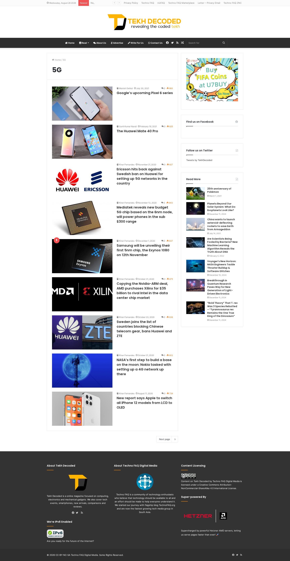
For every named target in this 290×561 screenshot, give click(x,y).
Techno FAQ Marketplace (181, 3)
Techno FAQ (147, 3)
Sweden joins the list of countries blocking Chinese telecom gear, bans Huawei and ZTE (144, 328)
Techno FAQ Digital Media (226, 481)
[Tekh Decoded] (145, 22)
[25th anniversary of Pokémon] (195, 193)
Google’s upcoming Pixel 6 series (145, 93)
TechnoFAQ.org (167, 505)
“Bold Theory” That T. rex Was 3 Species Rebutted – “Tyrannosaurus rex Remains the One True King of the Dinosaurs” (222, 309)
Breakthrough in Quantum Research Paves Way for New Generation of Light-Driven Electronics (220, 287)
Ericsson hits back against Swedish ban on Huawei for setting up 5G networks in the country (142, 176)
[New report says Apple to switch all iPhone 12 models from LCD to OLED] (82, 409)
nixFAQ (161, 3)
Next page (164, 439)
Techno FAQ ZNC (232, 3)
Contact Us (156, 42)
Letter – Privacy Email (209, 3)
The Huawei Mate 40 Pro (137, 131)
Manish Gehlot (126, 88)
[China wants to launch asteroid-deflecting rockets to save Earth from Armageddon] (195, 224)
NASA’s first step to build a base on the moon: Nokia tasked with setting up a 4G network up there (144, 367)
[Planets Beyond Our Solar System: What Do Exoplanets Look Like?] (195, 208)
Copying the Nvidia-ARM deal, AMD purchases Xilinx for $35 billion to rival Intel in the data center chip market (142, 290)
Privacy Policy (131, 3)
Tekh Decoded (201, 481)
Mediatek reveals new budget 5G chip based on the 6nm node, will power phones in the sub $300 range (145, 214)
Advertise (118, 42)
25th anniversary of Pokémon (219, 190)
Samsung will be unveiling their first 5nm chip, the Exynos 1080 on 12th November (143, 250)
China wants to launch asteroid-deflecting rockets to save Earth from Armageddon (221, 224)
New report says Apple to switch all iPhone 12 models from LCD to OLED (144, 403)
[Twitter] (78, 513)
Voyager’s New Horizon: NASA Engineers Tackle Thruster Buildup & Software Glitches (221, 266)
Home (71, 42)
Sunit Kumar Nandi (128, 126)
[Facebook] (74, 513)
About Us (101, 42)
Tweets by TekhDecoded (199, 160)
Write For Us (136, 42)
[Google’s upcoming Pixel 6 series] (82, 104)
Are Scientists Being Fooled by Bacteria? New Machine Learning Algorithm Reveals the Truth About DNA (222, 245)
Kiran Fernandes (126, 164)
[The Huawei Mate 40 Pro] (82, 142)
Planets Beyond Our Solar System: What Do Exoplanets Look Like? (221, 207)
